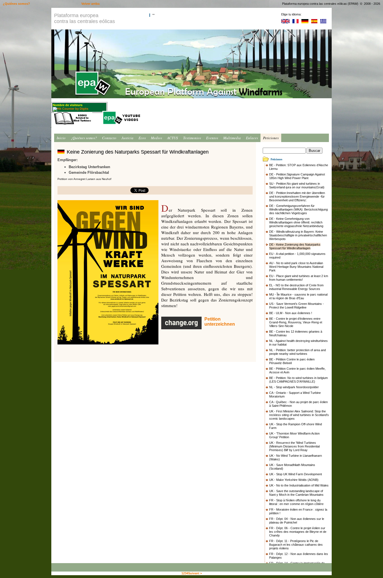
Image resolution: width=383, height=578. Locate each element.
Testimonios (192, 137)
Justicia (127, 137)
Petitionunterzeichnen (219, 321)
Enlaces (252, 137)
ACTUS (172, 137)
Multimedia (232, 137)
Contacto (109, 137)
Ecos (142, 137)
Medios (156, 137)
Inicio (61, 137)
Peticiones (271, 137)
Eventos (212, 137)
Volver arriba (90, 3)
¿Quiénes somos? (84, 137)
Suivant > (195, 573)
